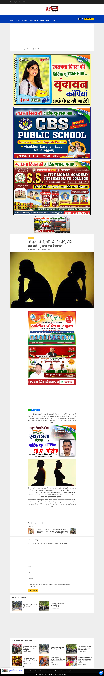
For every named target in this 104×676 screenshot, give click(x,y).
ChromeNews (56, 674)
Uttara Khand (69, 17)
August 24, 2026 (82, 664)
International (36, 17)
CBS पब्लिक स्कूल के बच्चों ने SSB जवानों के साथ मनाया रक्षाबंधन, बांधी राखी (44, 606)
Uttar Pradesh (57, 17)
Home (11, 17)
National (46, 17)
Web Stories (19, 17)
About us (37, 671)
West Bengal (34, 21)
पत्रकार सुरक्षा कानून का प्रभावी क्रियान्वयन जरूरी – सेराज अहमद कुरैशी (17, 649)
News (41, 523)
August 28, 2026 (27, 607)
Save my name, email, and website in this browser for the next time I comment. (50, 585)
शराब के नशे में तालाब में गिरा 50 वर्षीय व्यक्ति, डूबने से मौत (17, 606)
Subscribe (90, 19)
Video (53, 21)
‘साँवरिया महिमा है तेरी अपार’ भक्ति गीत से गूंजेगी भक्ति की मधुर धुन (17, 661)
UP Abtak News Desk (33, 249)
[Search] (82, 18)
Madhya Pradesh (21, 21)
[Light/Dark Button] (79, 19)
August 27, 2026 (55, 608)
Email (30, 573)
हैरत (29, 416)
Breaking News (35, 523)
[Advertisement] (52, 36)
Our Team (57, 671)
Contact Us (43, 671)
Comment (31, 546)
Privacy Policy (50, 671)
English (27, 17)
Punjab (12, 21)
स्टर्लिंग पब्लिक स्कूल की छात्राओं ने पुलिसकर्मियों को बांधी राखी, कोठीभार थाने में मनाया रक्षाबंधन (44, 661)
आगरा (29, 414)
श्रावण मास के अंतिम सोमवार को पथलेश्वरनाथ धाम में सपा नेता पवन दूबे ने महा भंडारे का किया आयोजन (71, 661)
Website (30, 579)
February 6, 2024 (42, 249)
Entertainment (44, 21)
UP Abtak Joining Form (67, 671)
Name (30, 567)
